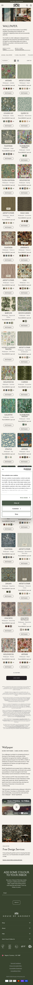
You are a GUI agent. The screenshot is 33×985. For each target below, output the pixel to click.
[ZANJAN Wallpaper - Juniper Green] (7, 592)
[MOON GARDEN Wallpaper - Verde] (25, 304)
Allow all (16, 503)
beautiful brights (23, 719)
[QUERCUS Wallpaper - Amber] (25, 121)
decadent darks (6, 720)
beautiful (20, 715)
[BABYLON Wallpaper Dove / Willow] (9, 323)
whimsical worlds (21, 716)
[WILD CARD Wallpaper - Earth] (24, 221)
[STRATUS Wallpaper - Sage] (11, 457)
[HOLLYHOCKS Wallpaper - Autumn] (20, 188)
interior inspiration (19, 725)
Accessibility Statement (15, 968)
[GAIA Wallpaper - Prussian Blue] (27, 288)
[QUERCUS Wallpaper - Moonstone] (25, 104)
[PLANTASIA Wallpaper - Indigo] (6, 154)
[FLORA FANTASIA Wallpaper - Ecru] (4, 188)
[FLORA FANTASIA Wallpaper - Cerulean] (6, 188)
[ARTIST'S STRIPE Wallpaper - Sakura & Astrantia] (25, 88)
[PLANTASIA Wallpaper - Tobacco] (8, 238)
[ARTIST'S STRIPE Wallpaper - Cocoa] (8, 271)
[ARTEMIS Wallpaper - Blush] (25, 645)
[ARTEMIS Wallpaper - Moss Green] (6, 88)
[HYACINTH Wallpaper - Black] (6, 626)
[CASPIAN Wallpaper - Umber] (23, 390)
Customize (15, 508)
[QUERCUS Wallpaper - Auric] (22, 121)
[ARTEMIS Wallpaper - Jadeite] (8, 71)
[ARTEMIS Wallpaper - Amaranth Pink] (4, 88)
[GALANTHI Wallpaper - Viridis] (8, 406)
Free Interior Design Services (16, 1)
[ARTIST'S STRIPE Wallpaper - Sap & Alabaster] (22, 88)
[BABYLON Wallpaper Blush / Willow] (5, 323)
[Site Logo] (16, 5)
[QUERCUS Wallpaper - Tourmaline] (20, 121)
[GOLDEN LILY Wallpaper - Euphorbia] (4, 121)
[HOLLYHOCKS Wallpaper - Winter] (22, 188)
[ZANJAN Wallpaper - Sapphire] (8, 574)
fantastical (17, 710)
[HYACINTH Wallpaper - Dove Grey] (8, 609)
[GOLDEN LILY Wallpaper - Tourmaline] (11, 121)
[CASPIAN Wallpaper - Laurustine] (25, 373)
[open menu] (29, 922)
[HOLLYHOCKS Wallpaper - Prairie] (8, 645)
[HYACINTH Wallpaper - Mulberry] (8, 626)
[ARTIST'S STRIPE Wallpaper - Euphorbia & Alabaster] (27, 88)
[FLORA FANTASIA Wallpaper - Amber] (9, 188)
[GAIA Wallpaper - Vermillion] (20, 288)
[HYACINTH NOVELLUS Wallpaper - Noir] (26, 630)
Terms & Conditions (16, 963)
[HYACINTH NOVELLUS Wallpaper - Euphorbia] (28, 630)
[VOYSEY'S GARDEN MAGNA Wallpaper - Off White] (8, 338)
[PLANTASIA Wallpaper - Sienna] (11, 154)
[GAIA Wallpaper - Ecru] (25, 271)
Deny (16, 514)
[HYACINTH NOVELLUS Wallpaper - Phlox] (23, 630)
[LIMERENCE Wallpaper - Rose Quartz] (27, 255)
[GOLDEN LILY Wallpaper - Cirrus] (6, 121)
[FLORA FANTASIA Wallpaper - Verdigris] (8, 171)
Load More (16, 678)
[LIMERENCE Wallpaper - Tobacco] (25, 238)
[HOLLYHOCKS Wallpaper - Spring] (25, 171)
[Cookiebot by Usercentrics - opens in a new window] (23, 469)
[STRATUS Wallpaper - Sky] (8, 440)
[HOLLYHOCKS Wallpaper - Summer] (27, 188)
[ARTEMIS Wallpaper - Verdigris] (11, 88)
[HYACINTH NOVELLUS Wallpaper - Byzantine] (25, 609)
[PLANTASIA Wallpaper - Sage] (8, 137)
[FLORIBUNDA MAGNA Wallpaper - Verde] (23, 155)
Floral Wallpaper (20, 55)
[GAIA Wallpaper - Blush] (25, 288)
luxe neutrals (16, 719)
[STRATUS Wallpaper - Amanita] (8, 457)
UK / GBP (17, 955)
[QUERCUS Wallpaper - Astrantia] (27, 121)
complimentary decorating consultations (17, 727)
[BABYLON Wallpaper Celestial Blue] (7, 323)
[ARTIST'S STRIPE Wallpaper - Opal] (25, 71)
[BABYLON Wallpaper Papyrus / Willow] (8, 304)
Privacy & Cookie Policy (16, 965)
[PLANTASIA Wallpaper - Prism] (4, 154)
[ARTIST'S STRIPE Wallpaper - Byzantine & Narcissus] (25, 540)
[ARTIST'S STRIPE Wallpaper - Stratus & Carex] (25, 574)
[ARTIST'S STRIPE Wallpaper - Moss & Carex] (8, 204)
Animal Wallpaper (6, 55)
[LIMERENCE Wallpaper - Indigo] (20, 255)
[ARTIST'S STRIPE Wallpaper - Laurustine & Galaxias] (20, 88)
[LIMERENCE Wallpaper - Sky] (25, 255)
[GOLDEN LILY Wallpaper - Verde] (8, 104)
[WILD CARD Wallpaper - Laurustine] (25, 204)
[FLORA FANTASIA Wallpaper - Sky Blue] (11, 188)
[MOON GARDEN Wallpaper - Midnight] (23, 321)
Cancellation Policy (16, 971)
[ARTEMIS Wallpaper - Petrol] (9, 88)
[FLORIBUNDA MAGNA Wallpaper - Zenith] (25, 137)
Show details (24, 497)
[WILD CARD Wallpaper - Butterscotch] (22, 221)
